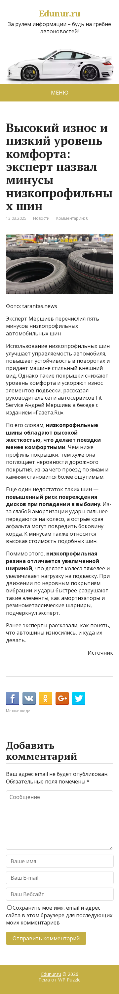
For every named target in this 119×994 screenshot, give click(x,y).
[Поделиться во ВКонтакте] (29, 698)
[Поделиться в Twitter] (78, 698)
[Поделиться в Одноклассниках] (45, 698)
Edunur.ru (59, 13)
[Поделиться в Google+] (62, 698)
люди (25, 711)
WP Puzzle (69, 980)
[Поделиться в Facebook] (12, 698)
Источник (100, 652)
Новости (41, 218)
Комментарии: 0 (72, 218)
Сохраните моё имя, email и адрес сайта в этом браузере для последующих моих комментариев (59, 915)
